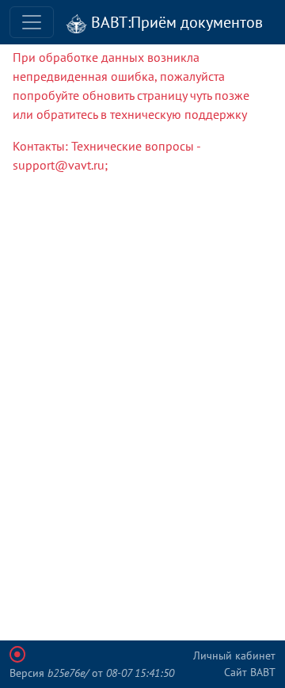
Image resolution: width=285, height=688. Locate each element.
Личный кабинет (234, 655)
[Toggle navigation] (32, 22)
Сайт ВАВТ (250, 672)
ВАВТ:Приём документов (175, 22)
